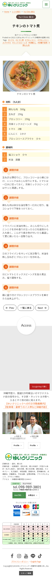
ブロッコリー (31, 40)
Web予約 (17, 495)
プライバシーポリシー (20, 561)
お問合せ (31, 495)
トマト (11, 40)
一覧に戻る (26, 307)
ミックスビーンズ (20, 42)
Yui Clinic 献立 (26, 17)
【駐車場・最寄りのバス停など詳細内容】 (26, 407)
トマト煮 (20, 40)
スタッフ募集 (26, 573)
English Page (36, 561)
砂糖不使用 (43, 42)
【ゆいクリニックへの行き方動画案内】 (26, 403)
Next (40, 307)
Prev (11, 307)
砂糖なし (32, 42)
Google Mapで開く (39, 386)
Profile (16, 445)
